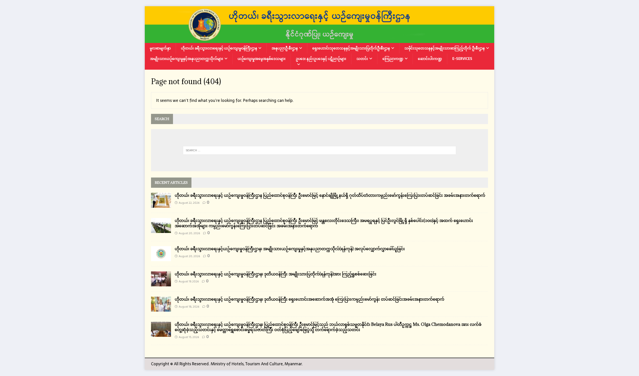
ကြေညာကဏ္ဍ (392, 58)
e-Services (462, 58)
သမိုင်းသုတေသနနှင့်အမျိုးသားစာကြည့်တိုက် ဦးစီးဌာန (444, 48)
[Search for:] (319, 150)
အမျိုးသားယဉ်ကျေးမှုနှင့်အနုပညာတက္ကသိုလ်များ (186, 58)
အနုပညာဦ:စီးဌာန (285, 48)
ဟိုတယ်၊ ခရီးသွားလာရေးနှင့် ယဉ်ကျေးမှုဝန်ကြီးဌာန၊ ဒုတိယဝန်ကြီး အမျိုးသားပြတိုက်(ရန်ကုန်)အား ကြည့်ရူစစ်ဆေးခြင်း (275, 274)
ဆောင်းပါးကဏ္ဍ (430, 58)
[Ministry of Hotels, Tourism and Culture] (319, 39)
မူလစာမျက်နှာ (160, 48)
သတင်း (362, 58)
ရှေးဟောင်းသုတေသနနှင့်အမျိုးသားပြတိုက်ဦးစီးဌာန (351, 48)
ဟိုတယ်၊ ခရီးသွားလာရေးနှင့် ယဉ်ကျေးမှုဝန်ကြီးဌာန (219, 48)
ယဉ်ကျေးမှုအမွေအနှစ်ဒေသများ (262, 58)
